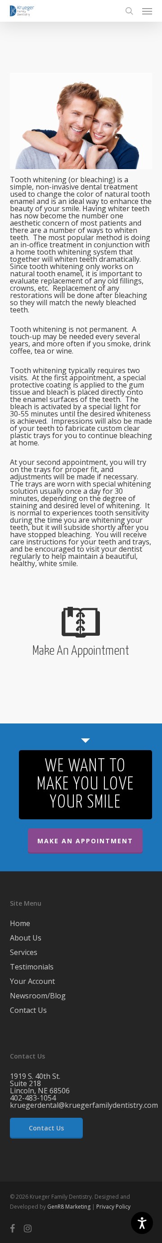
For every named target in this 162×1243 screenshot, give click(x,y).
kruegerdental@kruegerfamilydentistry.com (84, 1105)
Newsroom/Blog (38, 996)
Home (20, 924)
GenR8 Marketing (68, 1206)
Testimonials (32, 967)
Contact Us (28, 1010)
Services (23, 952)
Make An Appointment (85, 841)
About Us (25, 938)
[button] (147, 10)
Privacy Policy (113, 1206)
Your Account (32, 981)
